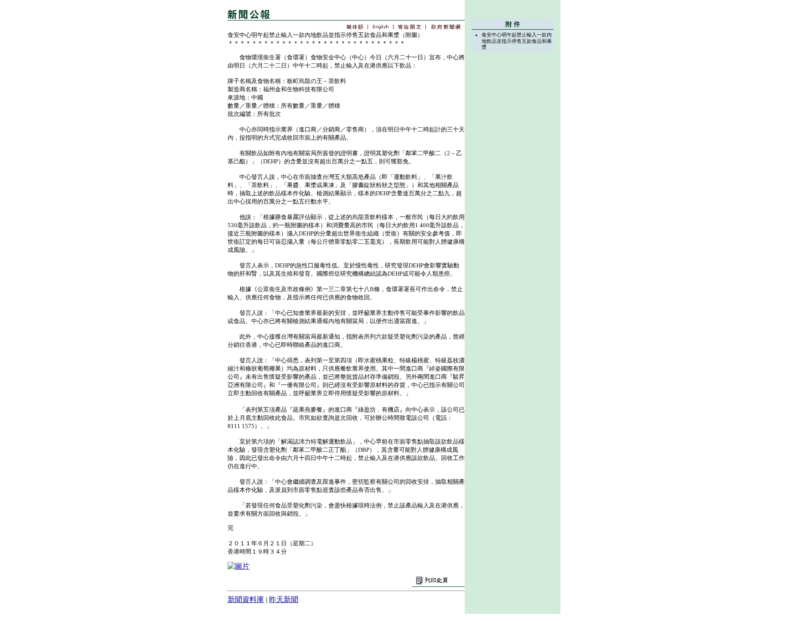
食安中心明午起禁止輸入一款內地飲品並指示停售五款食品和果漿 (517, 41)
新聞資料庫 (246, 599)
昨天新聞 (283, 599)
